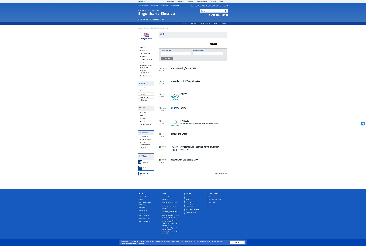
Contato (216, 23)
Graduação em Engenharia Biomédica (169, 207)
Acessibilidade (195, 5)
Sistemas (145, 173)
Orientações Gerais (146, 76)
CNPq (183, 108)
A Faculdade (165, 197)
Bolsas (142, 63)
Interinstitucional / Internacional (146, 67)
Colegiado (143, 148)
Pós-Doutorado (145, 53)
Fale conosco (224, 23)
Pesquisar (167, 58)
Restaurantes (143, 210)
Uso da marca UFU (144, 221)
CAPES (183, 94)
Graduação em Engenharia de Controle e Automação (170, 216)
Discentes (143, 115)
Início (148, 28)
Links (166, 28)
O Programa (188, 197)
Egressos (142, 118)
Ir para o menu (154, 5)
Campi (141, 199)
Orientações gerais (190, 212)
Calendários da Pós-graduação (185, 81)
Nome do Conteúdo (199, 51)
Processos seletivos (190, 202)
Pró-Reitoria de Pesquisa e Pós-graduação (199, 147)
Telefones (193, 23)
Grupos (142, 91)
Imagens (145, 162)
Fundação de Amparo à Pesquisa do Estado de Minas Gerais (199, 123)
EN (227, 5)
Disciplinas (143, 56)
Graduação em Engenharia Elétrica (169, 203)
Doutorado (143, 50)
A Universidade (143, 197)
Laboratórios (144, 97)
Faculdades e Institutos (145, 202)
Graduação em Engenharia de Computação (170, 212)
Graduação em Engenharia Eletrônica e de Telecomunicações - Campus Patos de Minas (170, 222)
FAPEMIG (184, 121)
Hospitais (142, 208)
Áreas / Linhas (144, 88)
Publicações (143, 100)
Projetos (142, 94)
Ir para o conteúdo (143, 5)
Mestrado (143, 47)
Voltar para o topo (221, 173)
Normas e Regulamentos (144, 72)
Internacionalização (144, 218)
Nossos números (145, 140)
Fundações (142, 213)
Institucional (144, 136)
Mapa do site (217, 5)
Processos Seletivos (146, 59)
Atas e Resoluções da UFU (183, 68)
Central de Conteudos (157, 28)
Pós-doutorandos (145, 124)
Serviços (185, 23)
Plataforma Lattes (179, 134)
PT (223, 5)
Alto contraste (207, 5)
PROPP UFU (184, 149)
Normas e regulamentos (192, 209)
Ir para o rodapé (174, 5)
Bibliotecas (142, 205)
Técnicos (142, 121)
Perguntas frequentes (204, 23)
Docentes (143, 112)
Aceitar (237, 242)
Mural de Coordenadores (145, 144)
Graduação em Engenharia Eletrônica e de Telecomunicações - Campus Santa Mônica (170, 230)
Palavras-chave (166, 51)
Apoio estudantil (144, 216)
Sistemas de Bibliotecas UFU (184, 160)
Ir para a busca (164, 5)
